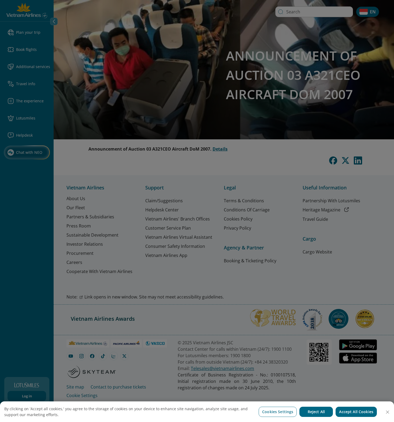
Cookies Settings (277, 411)
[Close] (387, 412)
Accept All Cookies (356, 411)
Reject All (316, 411)
